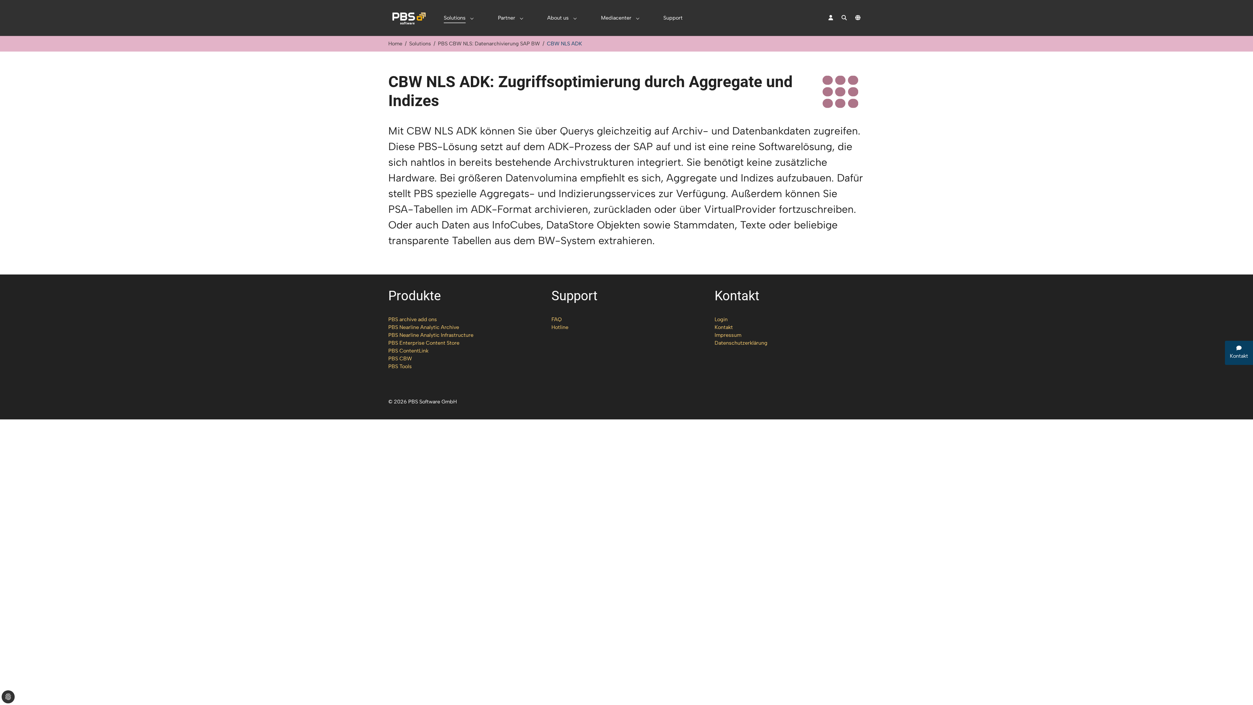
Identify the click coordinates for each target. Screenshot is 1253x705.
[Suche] (844, 18)
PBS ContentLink (408, 351)
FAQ (556, 319)
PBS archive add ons (412, 319)
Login (721, 319)
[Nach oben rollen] (1238, 690)
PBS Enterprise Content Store (423, 343)
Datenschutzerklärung (741, 343)
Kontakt (724, 327)
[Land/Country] (858, 18)
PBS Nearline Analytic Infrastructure (430, 335)
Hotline (559, 327)
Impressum (728, 335)
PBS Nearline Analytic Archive (423, 327)
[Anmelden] (830, 18)
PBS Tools (400, 366)
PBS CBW (400, 358)
